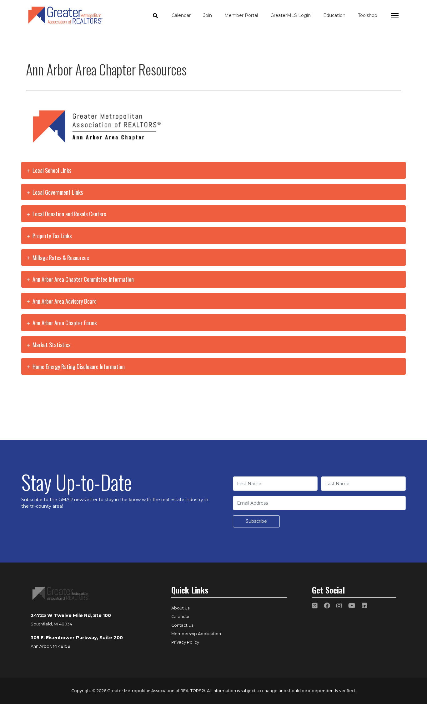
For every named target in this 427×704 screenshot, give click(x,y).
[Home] (65, 15)
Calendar (181, 15)
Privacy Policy (185, 642)
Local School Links (51, 170)
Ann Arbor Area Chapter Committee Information (82, 279)
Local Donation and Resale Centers (68, 213)
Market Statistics (50, 344)
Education (334, 15)
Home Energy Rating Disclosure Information (78, 366)
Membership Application (196, 633)
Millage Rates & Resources (60, 257)
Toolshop (367, 15)
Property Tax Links (51, 235)
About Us (180, 608)
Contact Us (182, 625)
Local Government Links (57, 192)
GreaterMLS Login (290, 15)
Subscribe (256, 521)
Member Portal (241, 15)
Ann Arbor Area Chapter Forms (64, 322)
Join (207, 15)
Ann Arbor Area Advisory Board (64, 301)
